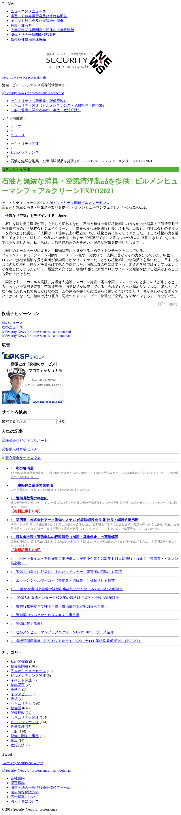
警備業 (16, 708)
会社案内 (18, 778)
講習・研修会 (39, 16)
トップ (16, 126)
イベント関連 (21, 680)
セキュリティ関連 (58, 105)
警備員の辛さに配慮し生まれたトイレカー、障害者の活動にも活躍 (66, 572)
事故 (14, 740)
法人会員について (25, 801)
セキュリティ (39, 101)
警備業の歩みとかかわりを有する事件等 (45, 615)
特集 (21, 25)
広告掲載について (25, 797)
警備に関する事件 (27, 623)
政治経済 (18, 745)
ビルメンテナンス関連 (28, 675)
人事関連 (42, 30)
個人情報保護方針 (25, 792)
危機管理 (18, 727)
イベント (37, 21)
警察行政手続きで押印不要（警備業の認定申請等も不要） (59, 606)
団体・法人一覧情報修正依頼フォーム (41, 787)
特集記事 (18, 685)
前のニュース (12, 323)
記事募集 (18, 783)
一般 (46, 110)
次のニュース (12, 327)
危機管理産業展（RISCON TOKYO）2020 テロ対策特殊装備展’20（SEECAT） (76, 641)
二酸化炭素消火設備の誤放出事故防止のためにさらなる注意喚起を (67, 589)
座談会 (16, 689)
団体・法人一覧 (34, 35)
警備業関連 (19, 666)
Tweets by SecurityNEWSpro (22, 763)
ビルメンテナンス (25, 152)
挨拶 (14, 699)
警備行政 (18, 713)
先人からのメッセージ (28, 671)
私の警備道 (19, 661)
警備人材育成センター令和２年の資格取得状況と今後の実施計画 (65, 598)
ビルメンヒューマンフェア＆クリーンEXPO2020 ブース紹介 (62, 632)
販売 (28, 39)
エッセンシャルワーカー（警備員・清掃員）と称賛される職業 (63, 580)
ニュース (28, 11)
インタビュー (21, 694)
